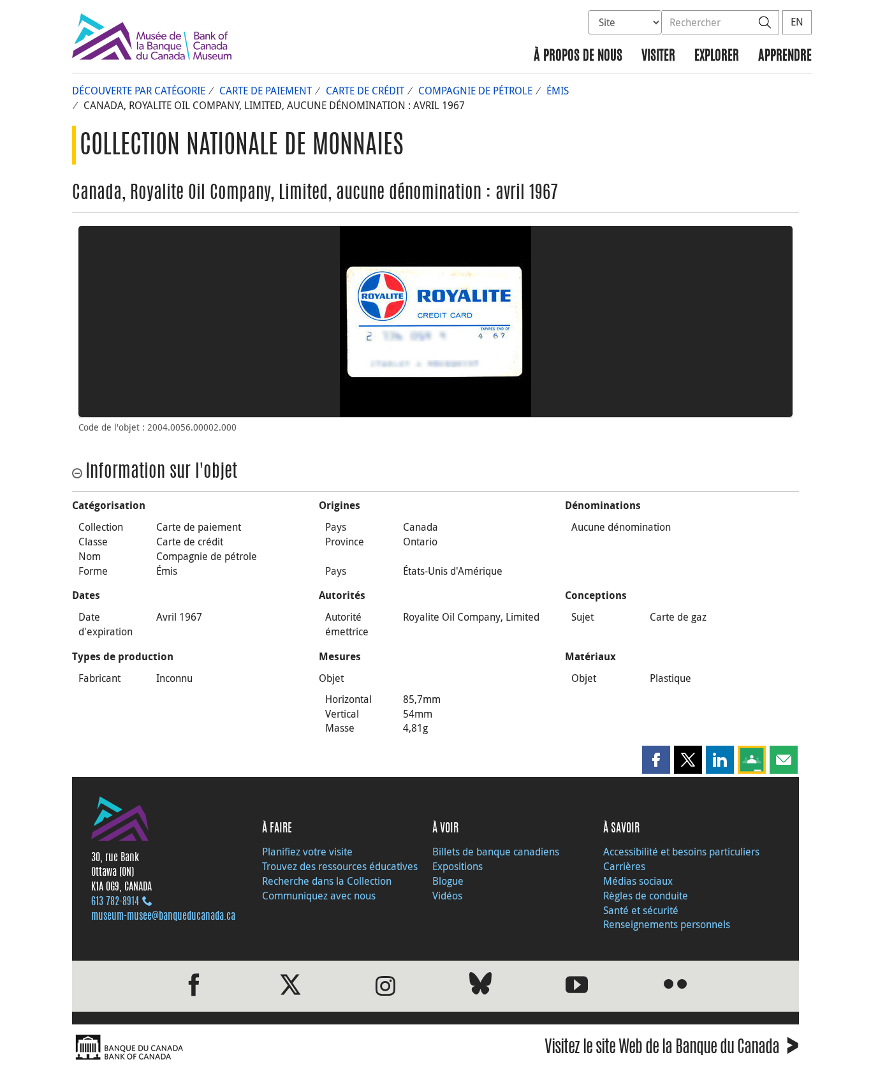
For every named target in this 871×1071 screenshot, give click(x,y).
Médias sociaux (638, 881)
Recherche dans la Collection (327, 881)
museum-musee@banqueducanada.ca (163, 917)
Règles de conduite (645, 896)
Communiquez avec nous (319, 896)
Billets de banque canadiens (495, 852)
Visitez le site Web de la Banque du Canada (672, 1049)
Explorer (716, 56)
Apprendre (785, 56)
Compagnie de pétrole (475, 91)
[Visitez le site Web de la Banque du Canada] (250, 1047)
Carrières (624, 866)
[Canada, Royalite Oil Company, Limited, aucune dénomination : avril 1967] (435, 321)
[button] (656, 760)
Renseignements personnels (666, 924)
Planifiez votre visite (307, 852)
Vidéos (447, 896)
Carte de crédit (365, 91)
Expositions (457, 866)
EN (797, 22)
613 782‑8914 (115, 902)
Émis (557, 91)
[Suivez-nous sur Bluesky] (480, 986)
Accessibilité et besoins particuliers (681, 852)
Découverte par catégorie (138, 91)
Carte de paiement (265, 91)
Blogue (448, 881)
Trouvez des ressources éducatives (340, 866)
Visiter (658, 56)
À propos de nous (578, 56)
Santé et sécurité (640, 910)
